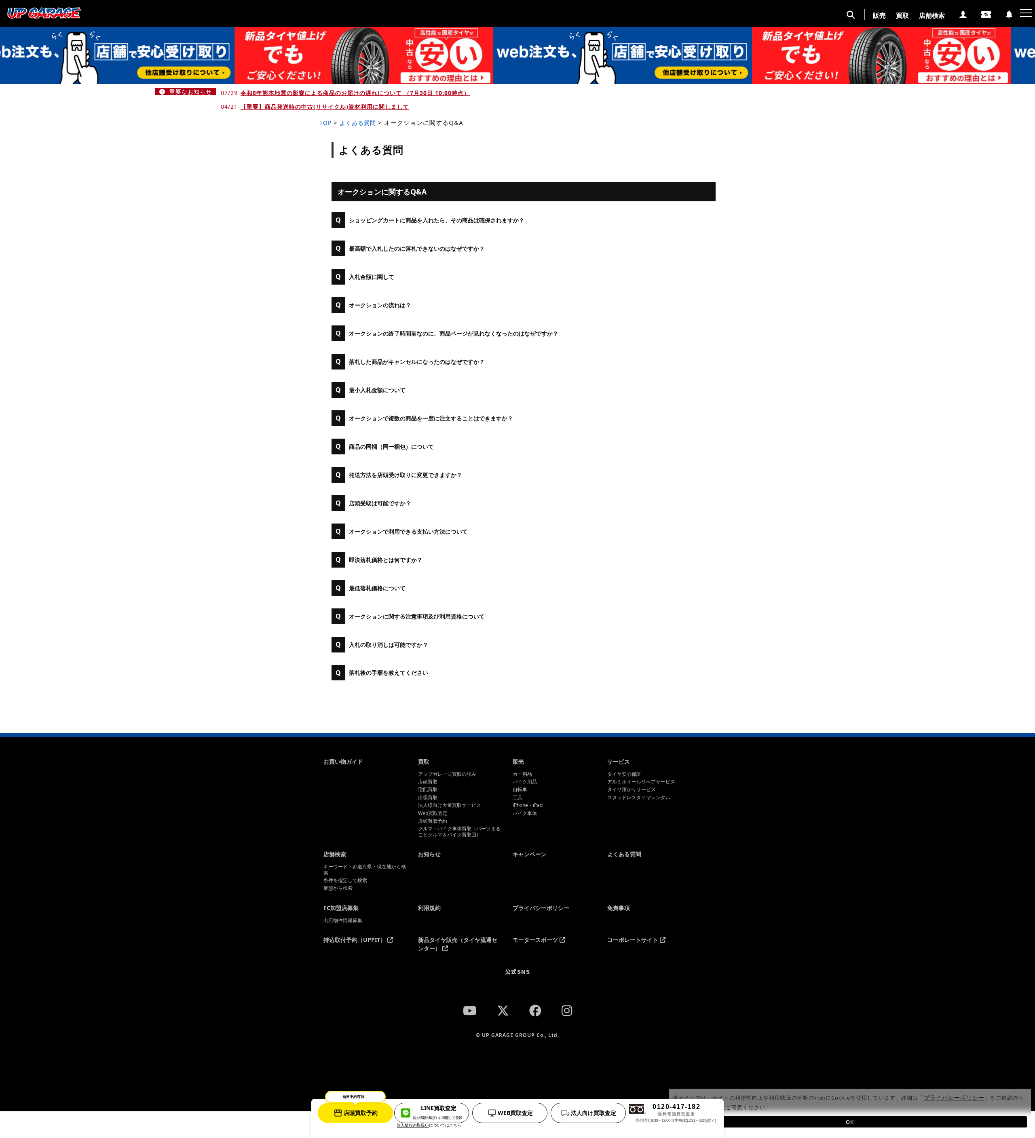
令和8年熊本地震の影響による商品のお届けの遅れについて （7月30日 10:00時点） (355, 93)
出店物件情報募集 (342, 920)
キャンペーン (530, 854)
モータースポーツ (536, 940)
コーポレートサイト (633, 940)
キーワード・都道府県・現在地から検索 (364, 870)
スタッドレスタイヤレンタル (638, 797)
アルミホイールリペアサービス (641, 782)
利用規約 (429, 908)
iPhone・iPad (528, 805)
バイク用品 (525, 782)
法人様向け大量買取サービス (449, 805)
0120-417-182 (676, 1113)
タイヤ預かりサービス (631, 789)
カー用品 (522, 774)
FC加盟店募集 (341, 908)
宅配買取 (427, 789)
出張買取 (427, 797)
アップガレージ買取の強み (447, 774)
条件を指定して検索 (345, 880)
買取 (902, 15)
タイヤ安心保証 (624, 774)
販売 (879, 15)
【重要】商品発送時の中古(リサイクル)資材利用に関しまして (325, 106)
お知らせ (429, 854)
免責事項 (618, 908)
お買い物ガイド (343, 761)
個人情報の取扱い (413, 1125)
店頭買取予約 (432, 821)
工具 (517, 797)
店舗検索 (932, 15)
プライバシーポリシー (541, 908)
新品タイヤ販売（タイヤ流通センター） (457, 944)
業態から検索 (338, 888)
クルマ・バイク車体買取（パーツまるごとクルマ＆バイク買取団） (459, 832)
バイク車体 (525, 813)
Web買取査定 (433, 813)
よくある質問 (624, 854)
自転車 (520, 789)
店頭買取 (427, 782)
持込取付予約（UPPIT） (355, 940)
